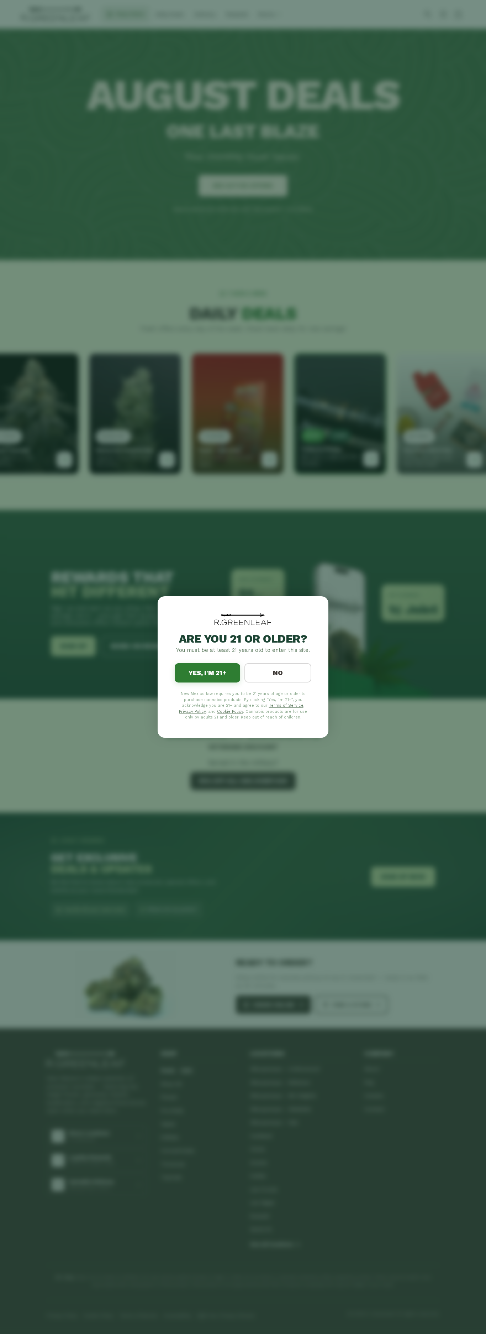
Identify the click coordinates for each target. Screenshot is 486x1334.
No (278, 672)
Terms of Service (286, 705)
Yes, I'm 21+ (207, 672)
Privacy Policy (192, 711)
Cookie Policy (230, 711)
